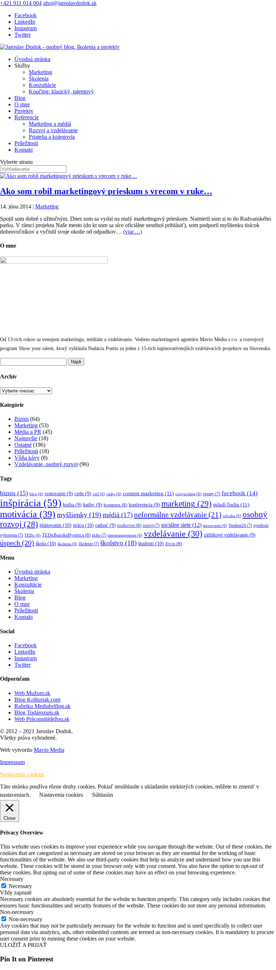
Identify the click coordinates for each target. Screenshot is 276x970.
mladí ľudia (231, 504)
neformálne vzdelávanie (177, 515)
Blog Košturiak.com (37, 700)
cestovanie (59, 493)
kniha (72, 504)
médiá (118, 515)
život (173, 543)
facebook (240, 493)
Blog (20, 98)
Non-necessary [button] (17, 912)
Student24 (240, 525)
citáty (113, 494)
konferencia (144, 504)
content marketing (148, 493)
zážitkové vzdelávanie (230, 535)
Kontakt (23, 150)
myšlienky (79, 515)
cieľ (99, 494)
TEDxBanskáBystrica (66, 535)
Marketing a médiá (50, 124)
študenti (151, 543)
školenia (67, 544)
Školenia (39, 78)
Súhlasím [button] (102, 795)
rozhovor (129, 525)
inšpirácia (30, 503)
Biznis (21, 419)
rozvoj (151, 525)
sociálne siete (181, 525)
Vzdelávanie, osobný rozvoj (46, 464)
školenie (89, 544)
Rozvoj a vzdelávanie (53, 130)
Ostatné (23, 445)
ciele (82, 493)
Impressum (12, 762)
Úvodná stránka (32, 59)
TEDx (32, 535)
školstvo (118, 543)
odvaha (232, 516)
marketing (186, 503)
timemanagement (125, 535)
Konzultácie (42, 85)
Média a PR (27, 432)
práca (83, 525)
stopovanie (215, 526)
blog (36, 494)
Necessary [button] (11, 879)
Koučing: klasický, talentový (61, 91)
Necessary (20, 886)
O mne (22, 104)
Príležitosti (26, 143)
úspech (17, 543)
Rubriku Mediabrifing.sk (42, 706)
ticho (99, 535)
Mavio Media (49, 750)
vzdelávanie (173, 533)
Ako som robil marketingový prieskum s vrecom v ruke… (106, 191)
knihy (92, 504)
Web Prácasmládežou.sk (41, 719)
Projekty (23, 111)
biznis (14, 493)
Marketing (40, 72)
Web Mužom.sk (32, 693)
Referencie (26, 117)
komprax (115, 504)
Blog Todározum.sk (36, 712)
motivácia (27, 514)
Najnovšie (25, 438)
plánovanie (56, 525)
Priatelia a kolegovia (52, 137)
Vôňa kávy (27, 458)
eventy (211, 494)
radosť (105, 525)
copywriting (188, 494)
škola (46, 543)
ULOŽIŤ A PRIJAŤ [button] (23, 945)
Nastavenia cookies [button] (22, 774)
